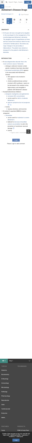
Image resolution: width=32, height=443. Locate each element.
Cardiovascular (5, 409)
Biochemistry (5, 374)
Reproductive (5, 400)
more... (3, 417)
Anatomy (4, 370)
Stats (3, 404)
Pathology (4, 391)
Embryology (4, 379)
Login (27, 2)
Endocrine (4, 413)
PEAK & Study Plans (23, 430)
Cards (3, 430)
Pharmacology (5, 396)
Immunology (5, 383)
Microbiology (5, 387)
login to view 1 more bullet (18, 132)
